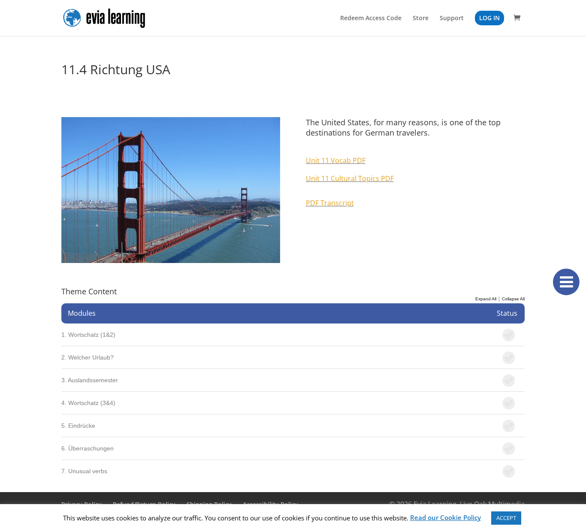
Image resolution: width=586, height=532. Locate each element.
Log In (489, 18)
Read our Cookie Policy (445, 517)
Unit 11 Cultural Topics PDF (350, 178)
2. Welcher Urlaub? (87, 357)
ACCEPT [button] (506, 518)
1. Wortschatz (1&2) (88, 334)
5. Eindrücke (78, 425)
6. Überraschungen (87, 448)
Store (421, 18)
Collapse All (513, 298)
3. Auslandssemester (89, 380)
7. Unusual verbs (84, 471)
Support (452, 18)
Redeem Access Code (371, 18)
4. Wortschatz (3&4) (88, 402)
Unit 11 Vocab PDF (335, 160)
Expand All (485, 298)
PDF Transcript (330, 203)
